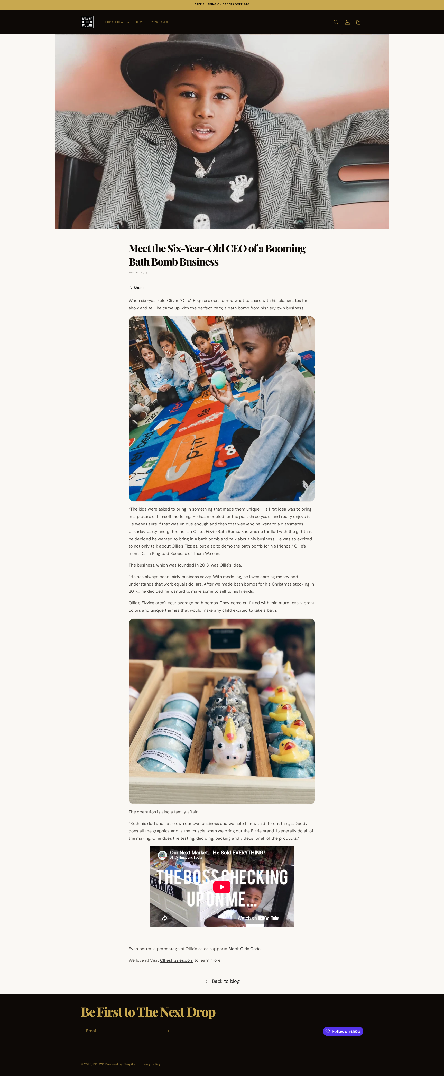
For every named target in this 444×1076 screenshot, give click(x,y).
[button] (116, 22)
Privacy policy (150, 1064)
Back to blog (226, 981)
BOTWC (99, 1064)
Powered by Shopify (120, 1064)
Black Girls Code (244, 948)
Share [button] (139, 287)
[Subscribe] (167, 1031)
